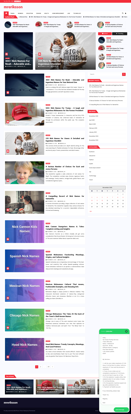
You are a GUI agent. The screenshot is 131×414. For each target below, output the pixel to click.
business (20, 13)
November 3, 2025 (52, 349)
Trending (120, 33)
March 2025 (92, 124)
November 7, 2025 (52, 231)
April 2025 (92, 120)
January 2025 (93, 132)
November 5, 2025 (52, 289)
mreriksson (13, 7)
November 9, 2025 (52, 171)
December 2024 (93, 136)
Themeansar (32, 410)
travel (12, 13)
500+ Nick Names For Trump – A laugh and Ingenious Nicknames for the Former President (49, 390)
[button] (122, 13)
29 (48, 367)
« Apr (90, 211)
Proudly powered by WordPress (11, 410)
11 (97, 200)
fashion (38, 13)
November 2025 (93, 116)
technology (77, 13)
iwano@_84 (22, 66)
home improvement (58, 13)
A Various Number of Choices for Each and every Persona (106, 100)
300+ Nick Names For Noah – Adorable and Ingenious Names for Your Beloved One (115, 42)
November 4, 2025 (52, 319)
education (29, 13)
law (68, 13)
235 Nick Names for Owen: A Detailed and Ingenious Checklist (56, 26)
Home (96, 410)
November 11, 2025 (52, 113)
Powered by (103, 331)
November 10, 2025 (52, 143)
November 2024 (93, 140)
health (46, 13)
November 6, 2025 (52, 259)
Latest (106, 33)
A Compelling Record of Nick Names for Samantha (64, 62)
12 (102, 200)
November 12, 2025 (12, 66)
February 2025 (93, 128)
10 (91, 200)
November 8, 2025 (48, 66)
